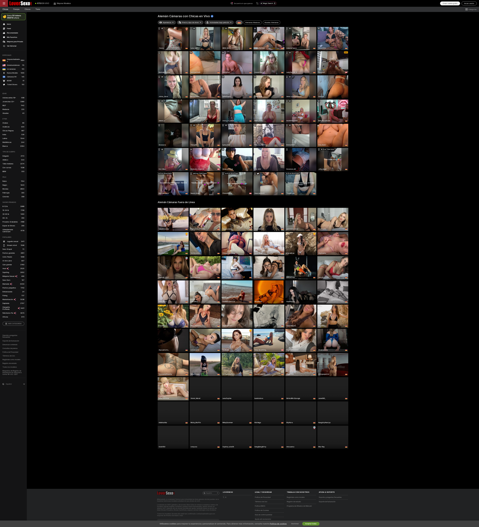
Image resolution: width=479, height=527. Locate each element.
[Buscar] (257, 3)
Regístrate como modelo (11, 359)
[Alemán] (239, 22)
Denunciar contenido (9, 345)
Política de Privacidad (10, 352)
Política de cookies (278, 524)
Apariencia (167, 22)
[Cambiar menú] (4, 3)
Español (209, 493)
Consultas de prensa (9, 348)
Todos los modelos (9, 367)
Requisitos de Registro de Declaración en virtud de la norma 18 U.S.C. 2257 (12, 372)
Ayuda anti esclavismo (263, 519)
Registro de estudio (9, 363)
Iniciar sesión (469, 3)
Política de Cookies (262, 510)
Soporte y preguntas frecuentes (9, 336)
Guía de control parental (263, 515)
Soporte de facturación (10, 341)
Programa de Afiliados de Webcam (299, 506)
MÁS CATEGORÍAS (15, 324)
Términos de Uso (8, 356)
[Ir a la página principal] (20, 3)
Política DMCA (260, 506)
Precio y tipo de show (190, 22)
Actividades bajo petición (219, 22)
